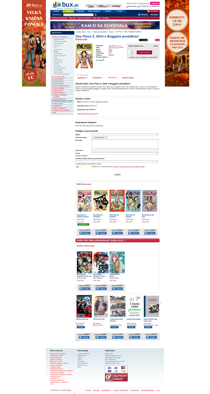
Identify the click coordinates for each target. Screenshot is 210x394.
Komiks (111, 32)
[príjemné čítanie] (85, 75)
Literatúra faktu (58, 90)
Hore (158, 390)
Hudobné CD (57, 106)
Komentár (78, 140)
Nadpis (77, 134)
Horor (55, 47)
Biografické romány (59, 39)
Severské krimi (83, 363)
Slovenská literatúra (59, 99)
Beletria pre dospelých (100, 32)
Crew (110, 45)
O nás (120, 11)
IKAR (56, 390)
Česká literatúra (58, 79)
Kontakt (88, 390)
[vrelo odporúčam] (87, 75)
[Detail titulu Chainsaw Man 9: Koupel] (117, 262)
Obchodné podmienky (147, 390)
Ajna (79, 367)
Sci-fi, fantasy (57, 66)
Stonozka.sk (82, 355)
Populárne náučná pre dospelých (61, 371)
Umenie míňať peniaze (117, 319)
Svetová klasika (58, 70)
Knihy (89, 32)
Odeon (80, 357)
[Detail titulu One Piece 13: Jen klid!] (149, 201)
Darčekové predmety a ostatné (63, 101)
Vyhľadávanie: (57, 14)
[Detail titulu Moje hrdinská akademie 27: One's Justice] (100, 262)
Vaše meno (79, 150)
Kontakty (106, 18)
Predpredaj (80, 11)
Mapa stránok (134, 390)
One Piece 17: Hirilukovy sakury (83, 215)
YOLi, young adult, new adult (61, 74)
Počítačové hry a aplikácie (61, 110)
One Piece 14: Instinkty (130, 215)
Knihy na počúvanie (59, 108)
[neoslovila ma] (80, 75)
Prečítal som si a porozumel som (118, 166)
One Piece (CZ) (113, 47)
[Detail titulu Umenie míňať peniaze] (118, 306)
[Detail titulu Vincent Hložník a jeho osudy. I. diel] (134, 306)
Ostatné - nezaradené (60, 55)
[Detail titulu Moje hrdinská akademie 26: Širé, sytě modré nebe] (84, 262)
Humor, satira (57, 49)
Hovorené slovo (58, 103)
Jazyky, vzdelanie (58, 88)
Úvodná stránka (80, 32)
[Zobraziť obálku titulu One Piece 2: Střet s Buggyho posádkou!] (84, 55)
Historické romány (59, 43)
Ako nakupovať (110, 359)
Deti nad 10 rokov (58, 83)
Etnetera (68, 390)
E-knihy (107, 11)
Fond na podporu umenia (61, 86)
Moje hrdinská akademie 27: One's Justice (99, 276)
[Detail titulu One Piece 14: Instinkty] (133, 201)
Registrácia (154, 14)
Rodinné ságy (57, 59)
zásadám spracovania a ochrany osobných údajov (129, 166)
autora (88, 184)
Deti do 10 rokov (58, 81)
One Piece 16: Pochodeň (97, 215)
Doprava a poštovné (84, 18)
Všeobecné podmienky (59, 18)
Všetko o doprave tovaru (113, 355)
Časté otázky (97, 18)
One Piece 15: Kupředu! (114, 215)
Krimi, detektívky (58, 53)
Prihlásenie (144, 14)
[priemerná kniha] (82, 75)
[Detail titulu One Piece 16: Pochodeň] (100, 201)
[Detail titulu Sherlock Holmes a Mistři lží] (151, 307)
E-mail (77, 153)
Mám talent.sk (82, 365)
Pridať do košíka (144, 52)
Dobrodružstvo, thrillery (60, 41)
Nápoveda (72, 18)
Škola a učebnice (94, 11)
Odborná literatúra (59, 93)
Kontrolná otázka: (81, 158)
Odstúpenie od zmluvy (112, 357)
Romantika (57, 63)
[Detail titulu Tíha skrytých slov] (84, 307)
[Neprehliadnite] (143, 5)
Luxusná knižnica (84, 354)
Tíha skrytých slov (82, 319)
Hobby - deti (57, 45)
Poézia (55, 57)
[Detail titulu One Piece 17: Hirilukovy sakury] (84, 201)
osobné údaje (124, 390)
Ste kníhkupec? (106, 390)
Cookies (115, 390)
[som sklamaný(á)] (78, 75)
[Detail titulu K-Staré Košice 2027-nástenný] (101, 306)
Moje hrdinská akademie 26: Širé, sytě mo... (84, 276)
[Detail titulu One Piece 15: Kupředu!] (117, 201)
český (110, 49)
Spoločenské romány (59, 68)
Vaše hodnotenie (81, 137)
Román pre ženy (58, 61)
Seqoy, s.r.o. (117, 45)
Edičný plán (109, 354)
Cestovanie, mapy (59, 76)
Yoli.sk (80, 359)
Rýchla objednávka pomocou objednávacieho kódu (115, 362)
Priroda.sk (81, 361)
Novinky (56, 11)
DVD (54, 113)
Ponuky (68, 11)
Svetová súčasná (58, 72)
